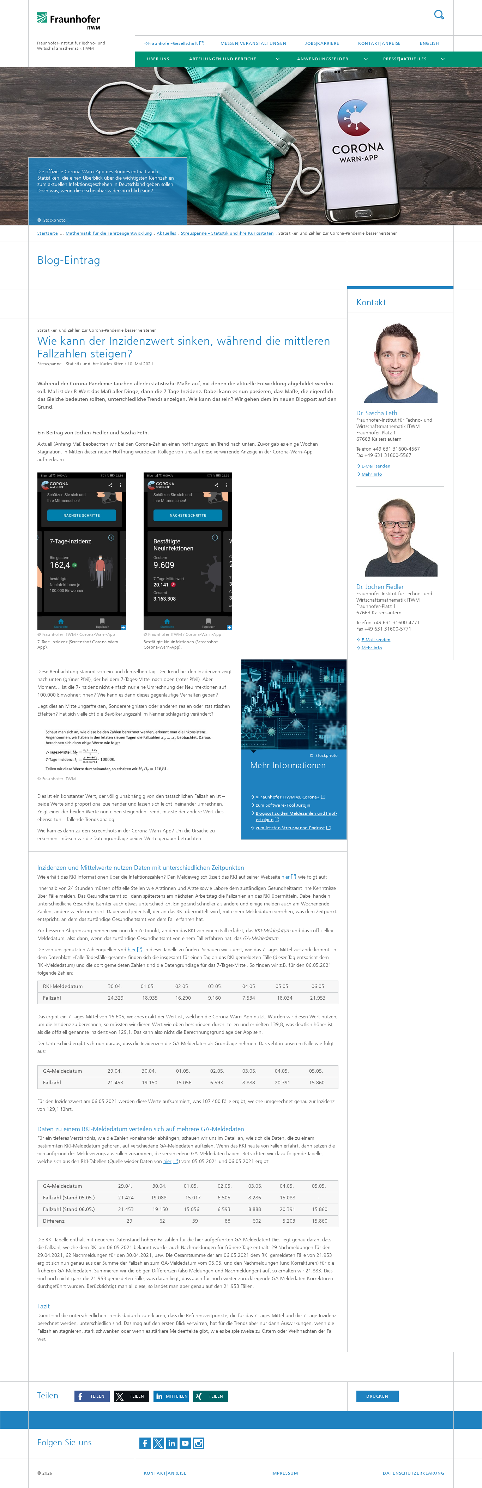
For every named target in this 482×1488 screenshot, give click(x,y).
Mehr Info (372, 474)
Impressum (284, 1473)
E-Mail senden (376, 466)
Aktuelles (166, 233)
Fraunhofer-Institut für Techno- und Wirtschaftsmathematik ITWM (71, 46)
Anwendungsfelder (322, 58)
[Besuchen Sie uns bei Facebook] (145, 1443)
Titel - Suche (439, 14)
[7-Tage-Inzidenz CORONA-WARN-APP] (81, 551)
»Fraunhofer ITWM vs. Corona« (288, 797)
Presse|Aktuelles (404, 58)
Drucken (377, 1396)
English (429, 43)
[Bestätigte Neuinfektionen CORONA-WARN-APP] (188, 551)
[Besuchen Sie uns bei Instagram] (198, 1443)
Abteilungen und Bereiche (223, 58)
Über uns (158, 58)
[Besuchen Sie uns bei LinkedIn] (171, 1443)
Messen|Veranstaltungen (254, 43)
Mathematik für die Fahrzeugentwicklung (109, 233)
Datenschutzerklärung (414, 1473)
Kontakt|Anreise (379, 43)
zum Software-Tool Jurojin (283, 805)
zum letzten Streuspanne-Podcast (290, 827)
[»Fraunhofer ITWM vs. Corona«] (294, 706)
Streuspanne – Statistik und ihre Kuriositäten (227, 233)
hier (286, 877)
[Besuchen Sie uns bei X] (158, 1443)
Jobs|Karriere (322, 43)
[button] (92, 1396)
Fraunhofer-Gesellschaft (173, 43)
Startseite (47, 233)
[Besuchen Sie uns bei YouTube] (185, 1443)
